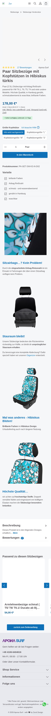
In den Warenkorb (25, 155)
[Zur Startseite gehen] (9, 3)
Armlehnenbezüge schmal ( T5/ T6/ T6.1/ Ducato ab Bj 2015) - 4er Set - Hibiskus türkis (22, 606)
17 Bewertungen (24, 67)
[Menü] (29, 3)
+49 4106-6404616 (11, 652)
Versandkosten (8, 704)
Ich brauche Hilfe (29, 128)
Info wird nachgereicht (13, 132)
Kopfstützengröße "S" (36, 138)
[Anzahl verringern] (5, 147)
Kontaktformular (27, 662)
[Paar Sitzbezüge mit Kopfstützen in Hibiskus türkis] (25, 40)
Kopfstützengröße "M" (13, 138)
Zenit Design (38, 712)
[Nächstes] (44, 59)
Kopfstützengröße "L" (36, 132)
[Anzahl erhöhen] (45, 147)
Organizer (31, 355)
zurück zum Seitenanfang (26, 627)
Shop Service (10, 669)
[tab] (24, 529)
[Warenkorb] (46, 3)
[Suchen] (34, 3)
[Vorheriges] (39, 59)
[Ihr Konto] (40, 3)
